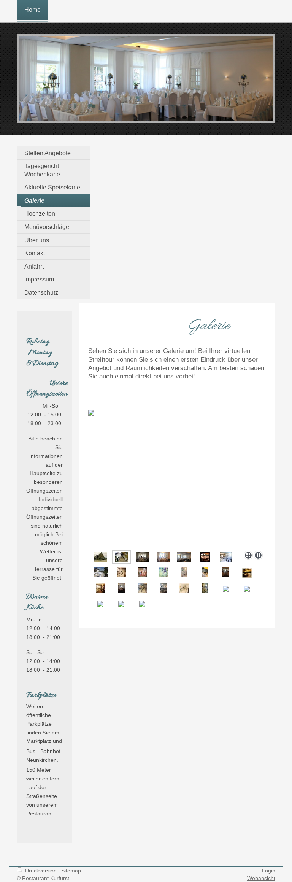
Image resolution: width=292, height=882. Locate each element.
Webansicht (261, 878)
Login (268, 871)
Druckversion (41, 871)
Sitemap (71, 871)
